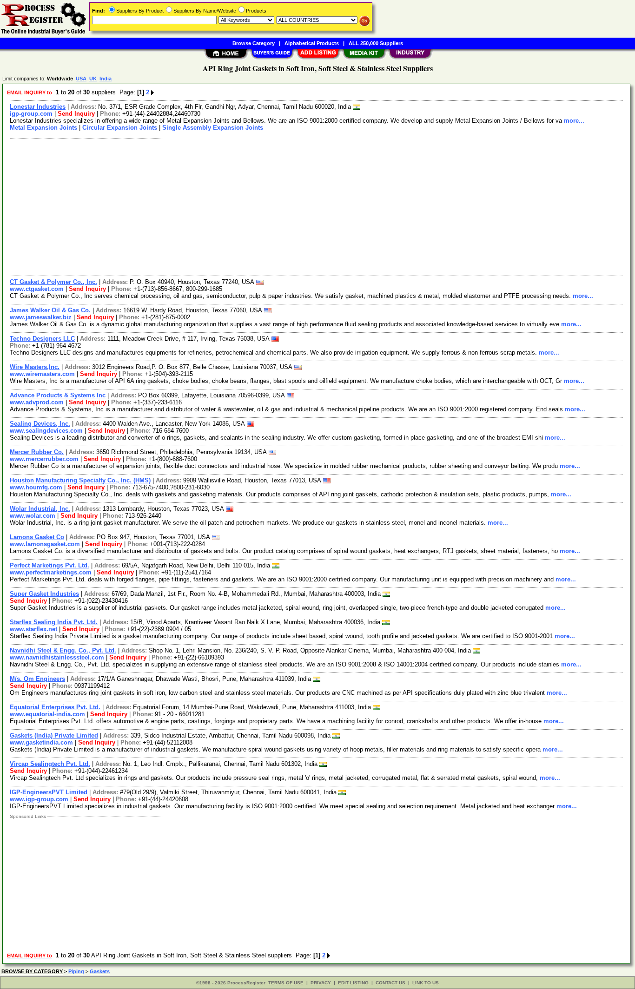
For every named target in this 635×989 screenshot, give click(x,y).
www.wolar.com (32, 515)
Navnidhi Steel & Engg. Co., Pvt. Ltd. (63, 650)
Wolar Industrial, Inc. (40, 508)
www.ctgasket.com (37, 288)
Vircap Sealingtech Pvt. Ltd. (50, 763)
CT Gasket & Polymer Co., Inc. (53, 281)
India (105, 78)
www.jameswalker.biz (41, 317)
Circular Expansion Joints (119, 127)
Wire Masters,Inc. (35, 366)
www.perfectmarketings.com (51, 572)
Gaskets (100, 971)
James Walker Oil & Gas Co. (50, 310)
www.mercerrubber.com (44, 458)
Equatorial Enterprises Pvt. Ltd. (55, 707)
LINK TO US (425, 982)
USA (81, 78)
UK (93, 78)
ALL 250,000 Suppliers (376, 43)
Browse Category (253, 43)
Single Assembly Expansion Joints (212, 127)
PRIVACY (321, 982)
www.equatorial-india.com (47, 714)
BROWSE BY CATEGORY (32, 971)
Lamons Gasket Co (37, 537)
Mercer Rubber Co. (37, 451)
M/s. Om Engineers (37, 678)
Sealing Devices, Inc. (40, 423)
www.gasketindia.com (41, 742)
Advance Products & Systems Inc (58, 395)
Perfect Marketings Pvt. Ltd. (49, 565)
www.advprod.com (37, 402)
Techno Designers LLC (42, 338)
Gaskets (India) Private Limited (54, 735)
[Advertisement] (285, 206)
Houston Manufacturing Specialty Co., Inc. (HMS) (80, 480)
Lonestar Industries (38, 106)
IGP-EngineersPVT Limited (48, 792)
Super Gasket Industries (44, 593)
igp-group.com (31, 113)
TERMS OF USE (286, 982)
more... (574, 120)
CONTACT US (390, 982)
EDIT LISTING (353, 982)
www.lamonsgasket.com (45, 544)
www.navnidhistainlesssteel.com (57, 657)
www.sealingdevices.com (46, 430)
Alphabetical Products (311, 43)
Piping (76, 971)
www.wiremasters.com (42, 373)
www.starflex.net (33, 629)
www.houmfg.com (36, 487)
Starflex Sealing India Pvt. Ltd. (54, 622)
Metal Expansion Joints (43, 127)
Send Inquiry (76, 113)
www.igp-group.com (39, 799)
